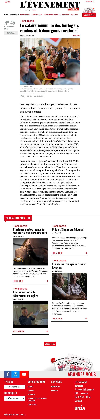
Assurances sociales (52, 14)
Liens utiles (32, 404)
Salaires (74, 14)
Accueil (30, 387)
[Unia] (80, 407)
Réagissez (11, 32)
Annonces (54, 390)
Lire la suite (18, 280)
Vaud (22, 95)
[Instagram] (15, 374)
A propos (31, 390)
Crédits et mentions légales (14, 415)
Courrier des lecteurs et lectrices (37, 399)
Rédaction (31, 394)
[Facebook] (7, 374)
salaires (29, 95)
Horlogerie (24, 14)
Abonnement (55, 387)
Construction (36, 14)
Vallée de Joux (38, 95)
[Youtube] (24, 374)
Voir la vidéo (18, 331)
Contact (78, 400)
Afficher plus (50, 343)
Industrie (65, 14)
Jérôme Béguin (76, 35)
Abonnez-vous (89, 15)
